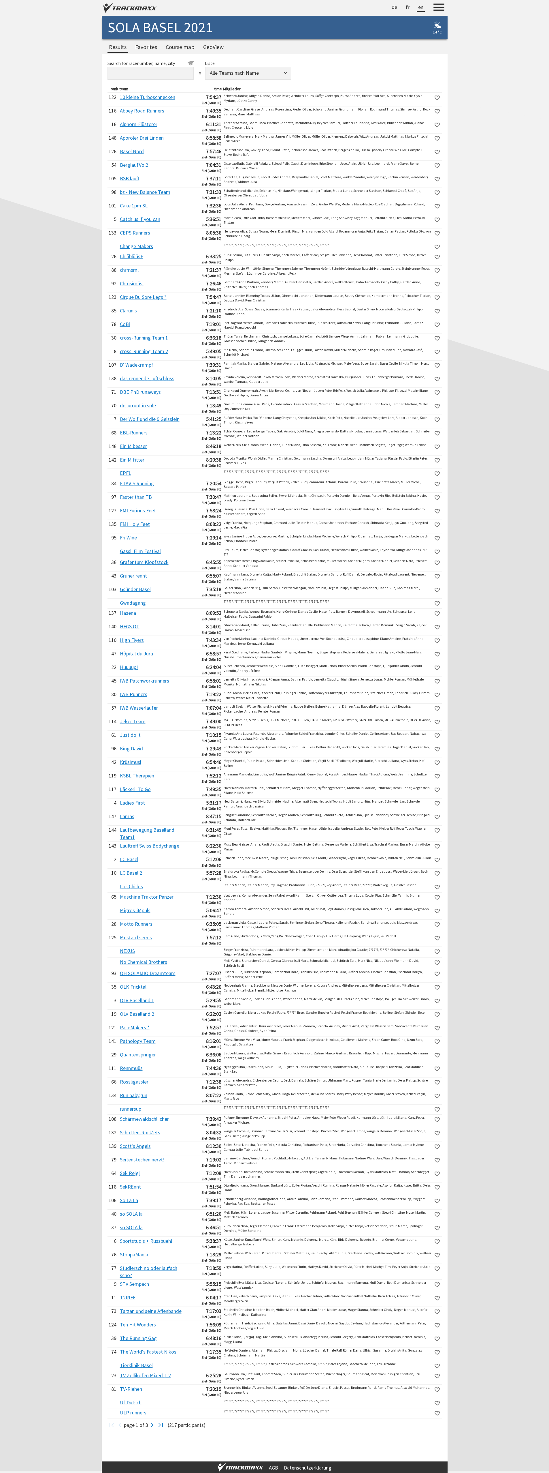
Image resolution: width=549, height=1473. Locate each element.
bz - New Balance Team (145, 192)
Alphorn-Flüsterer (138, 124)
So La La (129, 1200)
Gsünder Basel (135, 589)
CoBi (125, 324)
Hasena (128, 613)
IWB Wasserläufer (139, 707)
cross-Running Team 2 (144, 351)
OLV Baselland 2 (137, 1014)
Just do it (130, 735)
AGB (273, 1467)
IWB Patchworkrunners (144, 680)
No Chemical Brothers (143, 962)
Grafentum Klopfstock (144, 562)
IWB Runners (133, 694)
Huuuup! (129, 667)
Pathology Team (138, 1041)
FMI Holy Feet (135, 524)
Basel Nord (132, 151)
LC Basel (129, 859)
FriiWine (128, 537)
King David (131, 748)
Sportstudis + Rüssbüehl (146, 1241)
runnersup (130, 1108)
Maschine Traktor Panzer (146, 896)
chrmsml (129, 270)
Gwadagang (133, 602)
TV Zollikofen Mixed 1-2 (145, 1375)
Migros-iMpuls (135, 910)
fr (408, 7)
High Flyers (132, 640)
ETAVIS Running (137, 483)
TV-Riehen (131, 1389)
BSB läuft (129, 178)
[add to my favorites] (437, 97)
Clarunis (128, 310)
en (420, 7)
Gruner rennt (133, 575)
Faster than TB (136, 497)
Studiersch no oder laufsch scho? (148, 1272)
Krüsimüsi (130, 762)
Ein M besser (133, 446)
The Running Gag (138, 1338)
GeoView (213, 47)
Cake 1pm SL (134, 205)
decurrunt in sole (138, 405)
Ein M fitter (132, 459)
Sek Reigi (130, 1173)
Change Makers (136, 246)
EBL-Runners (134, 432)
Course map (180, 47)
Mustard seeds (136, 937)
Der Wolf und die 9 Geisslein (150, 419)
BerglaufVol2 (134, 165)
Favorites (146, 47)
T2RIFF (127, 1297)
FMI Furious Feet (138, 510)
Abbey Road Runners (142, 110)
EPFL (125, 473)
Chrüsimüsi (132, 283)
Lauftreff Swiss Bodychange (149, 845)
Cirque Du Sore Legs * (143, 297)
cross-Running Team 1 (144, 337)
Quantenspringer (138, 1054)
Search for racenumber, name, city (141, 63)
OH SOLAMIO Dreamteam (148, 973)
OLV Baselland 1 (137, 1000)
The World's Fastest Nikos (148, 1351)
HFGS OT (129, 626)
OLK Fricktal (133, 986)
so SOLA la (131, 1213)
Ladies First (132, 802)
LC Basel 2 (131, 872)
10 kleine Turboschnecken (147, 97)
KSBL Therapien (137, 775)
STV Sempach (134, 1284)
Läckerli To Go (135, 789)
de (394, 7)
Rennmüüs (131, 1068)
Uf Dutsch (131, 1402)
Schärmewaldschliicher (144, 1119)
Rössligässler (134, 1081)
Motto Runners (136, 924)
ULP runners (133, 1412)
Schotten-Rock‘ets (140, 1132)
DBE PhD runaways (140, 392)
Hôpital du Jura (136, 653)
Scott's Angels (135, 1146)
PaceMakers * (135, 1027)
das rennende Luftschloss (147, 378)
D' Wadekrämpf (136, 364)
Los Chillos (131, 886)
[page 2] (152, 1425)
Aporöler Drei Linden (142, 137)
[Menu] (439, 8)
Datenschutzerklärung (307, 1467)
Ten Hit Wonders (138, 1324)
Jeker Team (133, 721)
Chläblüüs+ (131, 256)
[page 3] (160, 1425)
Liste (210, 63)
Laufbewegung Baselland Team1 (147, 833)
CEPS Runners (135, 232)
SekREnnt (130, 1186)
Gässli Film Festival (140, 551)
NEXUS (127, 951)
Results (118, 47)
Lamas (127, 816)
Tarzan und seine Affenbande (151, 1311)
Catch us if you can (140, 219)
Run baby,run (133, 1095)
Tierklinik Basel (136, 1365)
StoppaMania (134, 1254)
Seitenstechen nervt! (142, 1159)
